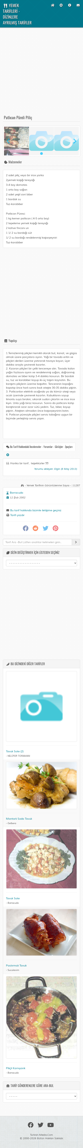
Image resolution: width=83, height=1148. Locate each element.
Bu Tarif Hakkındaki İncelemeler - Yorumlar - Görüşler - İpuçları (41, 447)
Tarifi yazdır (17, 515)
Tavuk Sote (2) (15, 751)
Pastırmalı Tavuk (16, 965)
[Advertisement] (41, 73)
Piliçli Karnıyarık (15, 1068)
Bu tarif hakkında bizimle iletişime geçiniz (35, 510)
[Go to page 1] (41, 153)
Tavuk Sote (13, 898)
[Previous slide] (8, 141)
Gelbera (12, 823)
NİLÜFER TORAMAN (19, 756)
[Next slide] (74, 141)
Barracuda (16, 492)
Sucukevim (13, 970)
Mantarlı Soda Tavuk (19, 818)
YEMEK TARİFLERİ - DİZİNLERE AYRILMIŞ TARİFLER (17, 14)
